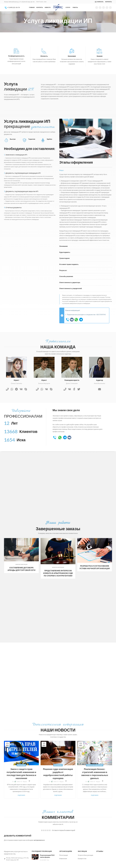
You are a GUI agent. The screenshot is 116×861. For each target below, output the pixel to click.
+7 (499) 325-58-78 (13, 7)
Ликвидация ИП (58, 25)
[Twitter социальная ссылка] (100, 7)
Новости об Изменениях (94, 765)
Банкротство (82, 858)
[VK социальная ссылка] (107, 7)
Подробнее (21, 795)
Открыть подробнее (37, 539)
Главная (40, 25)
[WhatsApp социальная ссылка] (103, 7)
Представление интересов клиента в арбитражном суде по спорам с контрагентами (58, 573)
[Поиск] (93, 2)
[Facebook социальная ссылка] (96, 7)
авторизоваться (39, 840)
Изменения (63, 858)
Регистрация (63, 855)
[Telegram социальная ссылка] (110, 7)
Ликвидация (48, 25)
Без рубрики (21, 765)
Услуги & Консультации (85, 855)
